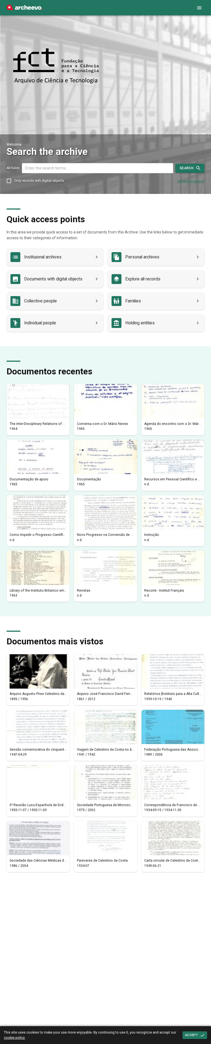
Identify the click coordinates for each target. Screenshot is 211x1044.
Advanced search (190, 181)
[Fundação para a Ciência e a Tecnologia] (25, 9)
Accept (191, 1035)
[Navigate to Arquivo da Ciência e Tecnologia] (56, 66)
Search (186, 168)
